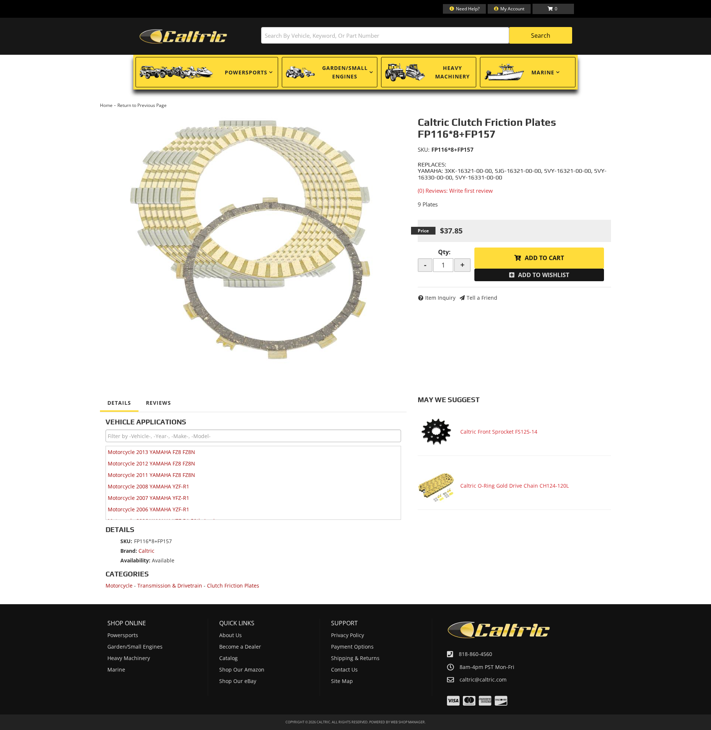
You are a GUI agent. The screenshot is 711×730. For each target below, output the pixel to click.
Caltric (146, 550)
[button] (416, 35)
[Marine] (504, 72)
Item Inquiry (440, 297)
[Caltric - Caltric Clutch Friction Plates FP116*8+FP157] (253, 238)
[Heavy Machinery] (405, 72)
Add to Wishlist (543, 275)
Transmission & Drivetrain (169, 585)
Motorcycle (119, 585)
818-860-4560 (475, 653)
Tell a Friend (482, 297)
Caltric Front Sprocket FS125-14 (498, 431)
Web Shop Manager (408, 722)
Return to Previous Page (142, 105)
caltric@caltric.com (483, 679)
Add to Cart (544, 258)
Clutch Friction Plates (233, 585)
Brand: (128, 550)
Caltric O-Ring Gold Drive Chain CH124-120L (514, 485)
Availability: (135, 560)
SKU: (424, 149)
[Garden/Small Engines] (300, 72)
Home (106, 105)
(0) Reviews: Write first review (455, 190)
